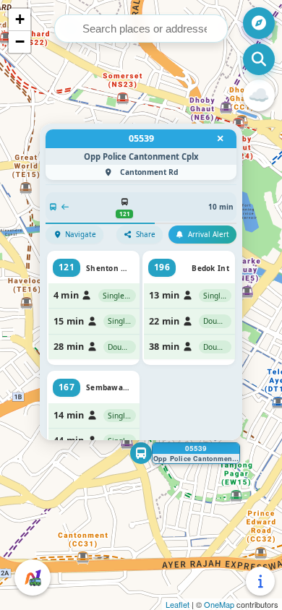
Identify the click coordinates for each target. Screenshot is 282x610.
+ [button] (20, 19)
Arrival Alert (208, 234)
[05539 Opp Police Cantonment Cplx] (141, 453)
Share (145, 234)
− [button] (20, 42)
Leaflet (177, 604)
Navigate (80, 234)
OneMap (219, 604)
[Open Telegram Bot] (32, 577)
